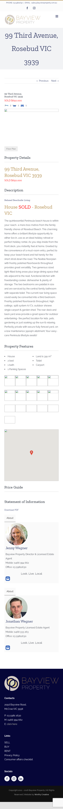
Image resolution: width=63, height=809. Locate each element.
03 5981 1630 (14, 715)
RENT (7, 751)
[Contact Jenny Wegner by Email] (8, 578)
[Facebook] (7, 778)
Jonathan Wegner (19, 621)
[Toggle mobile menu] (57, 16)
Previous (43, 80)
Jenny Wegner (17, 548)
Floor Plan (11, 149)
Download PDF (11, 510)
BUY (6, 746)
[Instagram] (14, 778)
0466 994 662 (14, 719)
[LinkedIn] (20, 778)
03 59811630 (18, 3)
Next (53, 80)
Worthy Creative (41, 794)
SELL (7, 742)
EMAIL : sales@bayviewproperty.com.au (41, 3)
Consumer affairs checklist (18, 759)
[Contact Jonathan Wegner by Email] (8, 647)
